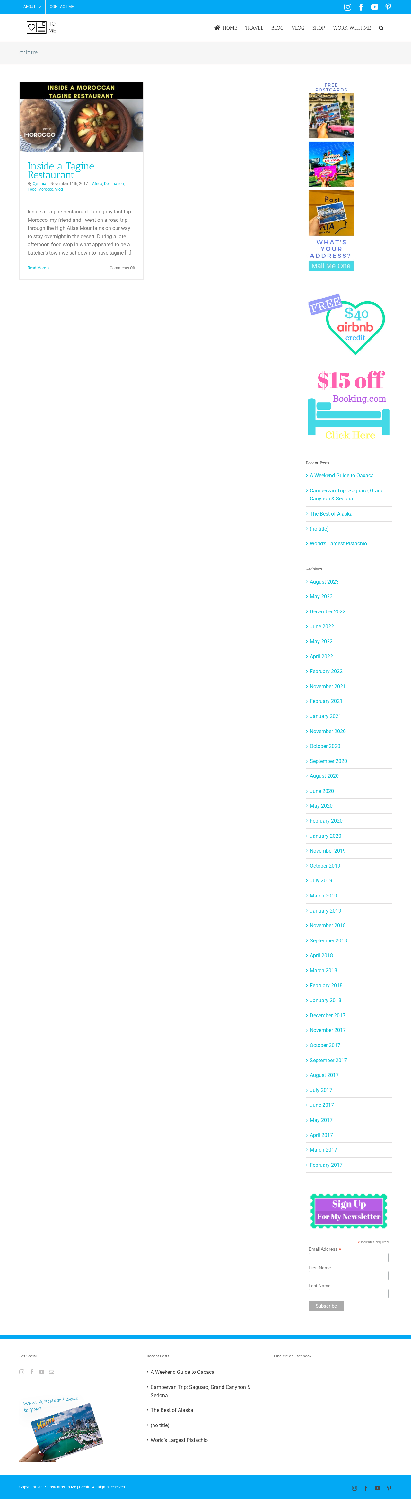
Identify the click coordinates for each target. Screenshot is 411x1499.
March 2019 (323, 896)
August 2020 (324, 776)
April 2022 (321, 657)
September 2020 (328, 761)
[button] (381, 27)
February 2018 (326, 986)
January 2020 (325, 836)
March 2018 (323, 970)
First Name (320, 1267)
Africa (97, 183)
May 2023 (321, 597)
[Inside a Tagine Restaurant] (81, 117)
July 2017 (321, 1090)
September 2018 (328, 941)
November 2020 (328, 731)
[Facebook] (31, 1371)
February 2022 (326, 671)
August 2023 (324, 582)
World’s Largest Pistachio (338, 544)
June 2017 (322, 1105)
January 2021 (325, 716)
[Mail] (51, 1371)
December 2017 (327, 1015)
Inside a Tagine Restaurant (61, 170)
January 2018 (325, 1000)
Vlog (59, 189)
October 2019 (325, 866)
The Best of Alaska (331, 514)
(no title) (319, 529)
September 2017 (328, 1060)
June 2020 (322, 791)
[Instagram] (21, 1371)
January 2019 (325, 911)
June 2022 (322, 626)
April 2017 (321, 1135)
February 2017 (326, 1165)
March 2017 (323, 1150)
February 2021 (326, 701)
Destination (114, 183)
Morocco (45, 189)
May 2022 (321, 641)
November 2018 (328, 926)
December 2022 (327, 612)
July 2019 (321, 881)
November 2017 (328, 1030)
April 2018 (321, 955)
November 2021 (328, 686)
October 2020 (325, 746)
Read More (37, 268)
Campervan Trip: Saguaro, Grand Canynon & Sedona (200, 1391)
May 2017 (321, 1120)
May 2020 (321, 806)
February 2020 (326, 821)
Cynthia (39, 183)
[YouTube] (41, 1371)
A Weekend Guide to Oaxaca (342, 475)
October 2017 (325, 1045)
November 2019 (328, 851)
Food (32, 189)
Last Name (320, 1285)
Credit (84, 1487)
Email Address (325, 1249)
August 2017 (324, 1075)
